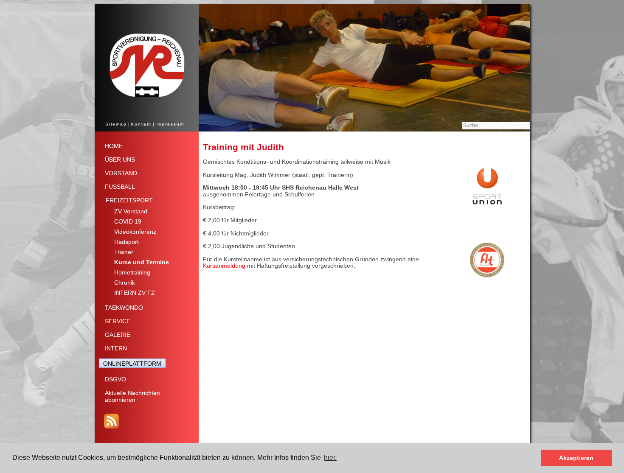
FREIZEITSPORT (129, 200)
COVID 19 (127, 221)
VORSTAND (121, 173)
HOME (114, 146)
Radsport (126, 241)
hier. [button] (330, 457)
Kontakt (141, 124)
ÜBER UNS (120, 159)
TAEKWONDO (124, 307)
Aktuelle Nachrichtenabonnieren (132, 396)
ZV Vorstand (130, 211)
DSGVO (115, 379)
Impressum (169, 124)
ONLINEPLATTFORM (132, 363)
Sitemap (116, 124)
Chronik (124, 282)
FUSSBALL (120, 186)
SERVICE (117, 321)
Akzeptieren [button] (576, 457)
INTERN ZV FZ (134, 292)
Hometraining (132, 272)
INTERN (116, 348)
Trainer (123, 252)
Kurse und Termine (141, 262)
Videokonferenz (135, 231)
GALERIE (117, 334)
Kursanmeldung (224, 265)
